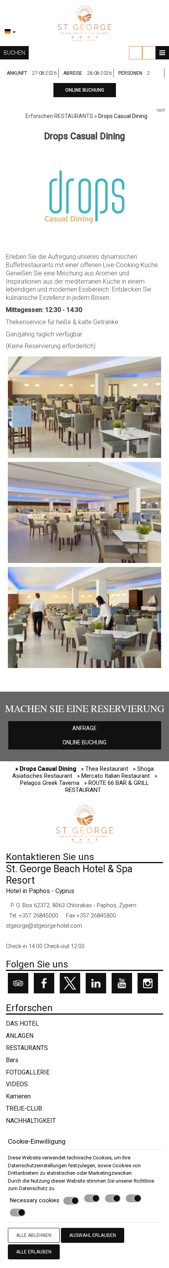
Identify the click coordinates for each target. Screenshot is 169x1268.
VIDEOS (17, 1084)
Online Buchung (84, 90)
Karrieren (18, 1096)
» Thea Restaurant (104, 768)
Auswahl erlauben (92, 1235)
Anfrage (84, 728)
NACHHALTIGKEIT (31, 1120)
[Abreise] (100, 73)
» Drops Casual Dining (45, 768)
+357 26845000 (38, 915)
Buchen (14, 53)
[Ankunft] (45, 73)
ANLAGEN (19, 1035)
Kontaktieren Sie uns (50, 856)
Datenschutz (33, 1188)
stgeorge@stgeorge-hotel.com (44, 926)
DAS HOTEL (22, 1023)
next (160, 110)
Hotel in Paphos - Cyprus (40, 891)
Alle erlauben (33, 1252)
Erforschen (39, 116)
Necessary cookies (34, 1200)
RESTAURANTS (73, 116)
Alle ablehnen (33, 1235)
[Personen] (155, 73)
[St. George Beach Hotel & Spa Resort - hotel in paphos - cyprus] (84, 22)
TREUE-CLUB (24, 1108)
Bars (12, 1060)
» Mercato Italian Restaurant (113, 775)
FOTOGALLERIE (28, 1072)
